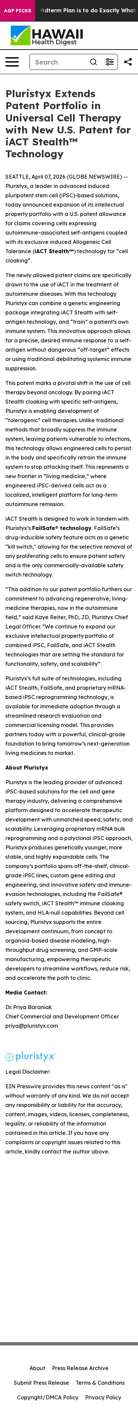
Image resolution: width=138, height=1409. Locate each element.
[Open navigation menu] (12, 62)
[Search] (93, 62)
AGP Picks (17, 11)
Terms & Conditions (100, 1382)
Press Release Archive (80, 1368)
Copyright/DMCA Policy (47, 1397)
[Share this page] (128, 62)
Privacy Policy (103, 1397)
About (37, 1368)
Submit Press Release (41, 1382)
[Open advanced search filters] (109, 62)
